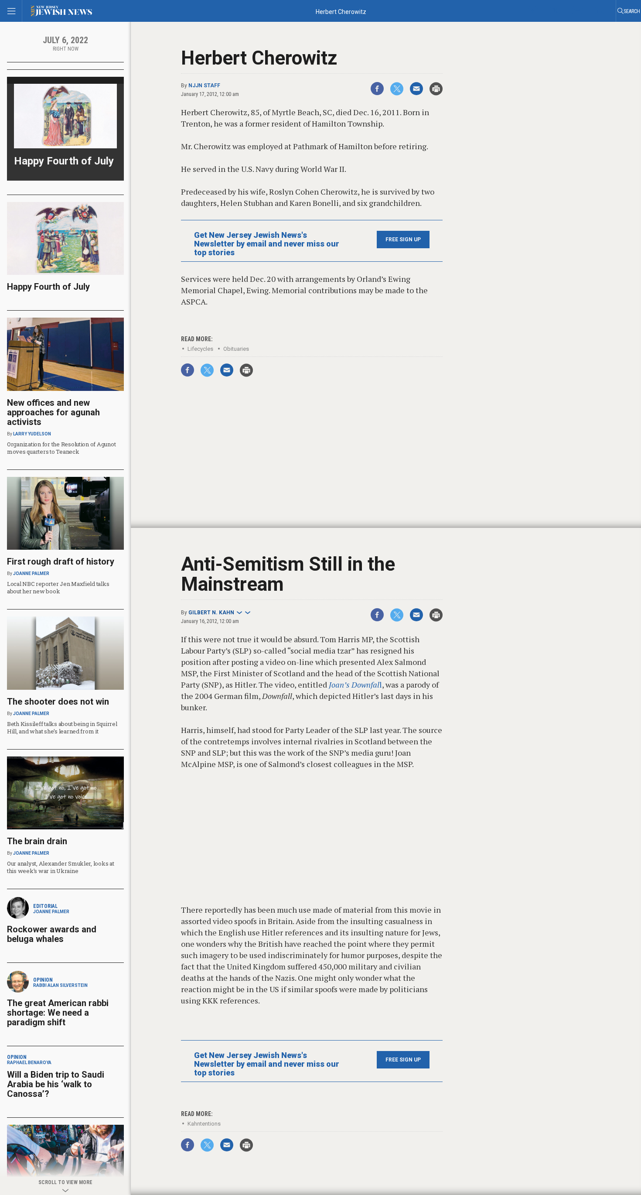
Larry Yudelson (32, 433)
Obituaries (236, 349)
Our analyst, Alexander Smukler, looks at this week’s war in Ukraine (60, 867)
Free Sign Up (403, 239)
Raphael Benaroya (29, 1062)
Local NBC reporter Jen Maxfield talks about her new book (58, 587)
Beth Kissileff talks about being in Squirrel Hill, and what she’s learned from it (62, 727)
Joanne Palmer (31, 573)
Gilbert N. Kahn (211, 612)
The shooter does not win (58, 701)
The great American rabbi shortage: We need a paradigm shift (58, 1012)
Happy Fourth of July (64, 161)
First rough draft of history (60, 561)
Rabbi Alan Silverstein (60, 985)
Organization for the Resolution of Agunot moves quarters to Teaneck (61, 447)
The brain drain (37, 841)
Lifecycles (200, 349)
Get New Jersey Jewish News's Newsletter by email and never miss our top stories (266, 244)
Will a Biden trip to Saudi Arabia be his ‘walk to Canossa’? (55, 1084)
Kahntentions (204, 1123)
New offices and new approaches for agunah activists (53, 412)
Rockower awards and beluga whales (51, 934)
